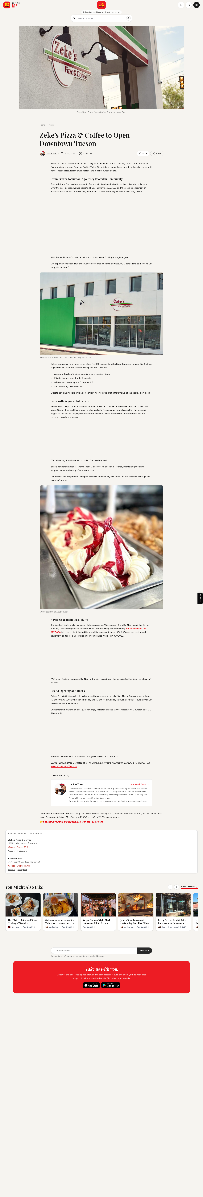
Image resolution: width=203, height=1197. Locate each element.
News (51, 125)
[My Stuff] (181, 5)
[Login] (189, 5)
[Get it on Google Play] (110, 985)
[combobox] (101, 18)
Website (11, 851)
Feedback (200, 598)
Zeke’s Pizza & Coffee (19, 840)
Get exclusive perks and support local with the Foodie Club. (73, 821)
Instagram (22, 851)
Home (42, 125)
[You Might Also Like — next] (176, 887)
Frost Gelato (15, 858)
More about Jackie (138, 784)
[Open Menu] (196, 5)
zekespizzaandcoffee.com (64, 766)
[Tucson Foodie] (101, 5)
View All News (188, 887)
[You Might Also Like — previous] (170, 887)
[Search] (128, 18)
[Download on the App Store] (91, 985)
